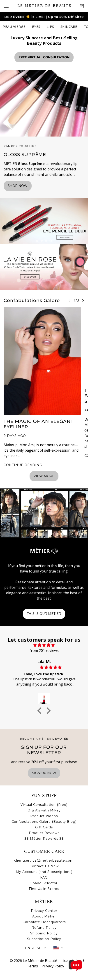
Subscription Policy (44, 939)
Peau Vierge (14, 26)
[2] (41, 240)
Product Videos (44, 816)
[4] (50, 240)
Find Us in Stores (44, 889)
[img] (44, 645)
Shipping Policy (44, 933)
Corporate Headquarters (44, 922)
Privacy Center (44, 911)
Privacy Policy (53, 966)
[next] (83, 300)
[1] (37, 240)
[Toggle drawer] (6, 6)
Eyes (36, 26)
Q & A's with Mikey (44, 810)
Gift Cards (44, 827)
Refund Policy (44, 928)
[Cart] (81, 6)
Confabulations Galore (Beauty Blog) (44, 822)
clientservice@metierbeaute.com (44, 860)
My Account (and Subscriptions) (44, 872)
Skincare (68, 26)
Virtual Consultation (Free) (44, 805)
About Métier (44, 916)
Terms (32, 966)
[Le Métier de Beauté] (44, 5)
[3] (46, 240)
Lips (50, 26)
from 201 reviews (44, 650)
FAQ (44, 877)
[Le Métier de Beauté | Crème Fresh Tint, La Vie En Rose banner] (44, 267)
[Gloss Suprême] (44, 103)
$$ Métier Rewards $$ (44, 839)
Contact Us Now (44, 866)
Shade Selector (44, 883)
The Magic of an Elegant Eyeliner (39, 423)
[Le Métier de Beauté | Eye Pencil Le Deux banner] (44, 221)
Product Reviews (44, 833)
